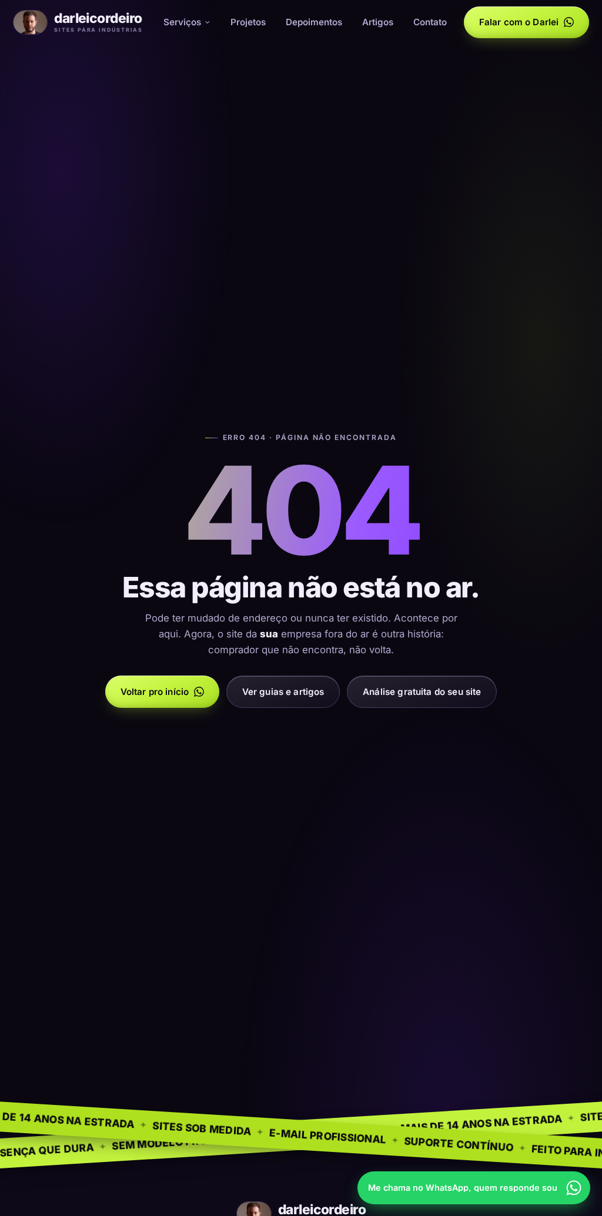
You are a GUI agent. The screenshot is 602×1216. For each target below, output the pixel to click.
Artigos (377, 22)
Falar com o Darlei (519, 22)
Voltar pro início (155, 691)
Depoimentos (314, 22)
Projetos (248, 22)
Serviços (182, 22)
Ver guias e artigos (283, 691)
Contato (430, 22)
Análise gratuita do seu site (422, 691)
